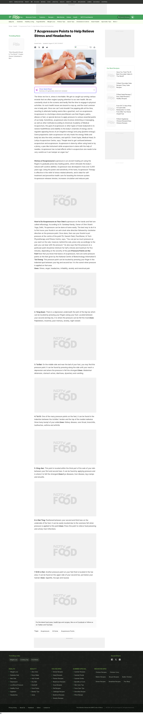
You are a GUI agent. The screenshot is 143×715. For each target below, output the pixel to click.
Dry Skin (34, 682)
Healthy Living (29, 21)
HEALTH (62, 2)
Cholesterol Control (82, 21)
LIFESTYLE (55, 2)
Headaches (14, 695)
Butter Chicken (127, 677)
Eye (65, 474)
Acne (33, 695)
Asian (80, 126)
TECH (74, 2)
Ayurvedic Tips (106, 21)
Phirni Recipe (78, 695)
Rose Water (35, 675)
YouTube (49, 625)
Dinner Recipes (58, 672)
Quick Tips (70, 21)
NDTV (10, 2)
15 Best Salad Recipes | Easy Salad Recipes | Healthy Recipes (123, 96)
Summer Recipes (79, 672)
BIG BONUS (96, 2)
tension (55, 178)
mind (50, 138)
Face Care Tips (79, 688)
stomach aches (49, 373)
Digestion (13, 691)
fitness (47, 129)
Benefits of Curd (79, 682)
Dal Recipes (57, 688)
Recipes (51, 17)
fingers (82, 114)
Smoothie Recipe (79, 691)
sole (49, 242)
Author (39, 707)
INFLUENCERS (81, 2)
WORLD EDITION (18, 2)
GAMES (89, 2)
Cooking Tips (24, 659)
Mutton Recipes (101, 677)
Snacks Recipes (58, 698)
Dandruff (34, 685)
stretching (79, 120)
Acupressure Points (67, 631)
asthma (47, 425)
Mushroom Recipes (59, 682)
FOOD (48, 2)
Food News (35, 659)
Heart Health (95, 21)
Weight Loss (51, 21)
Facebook (81, 622)
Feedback (31, 707)
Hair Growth (35, 678)
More (115, 21)
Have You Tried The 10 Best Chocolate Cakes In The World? (124, 74)
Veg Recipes (56, 669)
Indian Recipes (100, 669)
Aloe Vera (35, 672)
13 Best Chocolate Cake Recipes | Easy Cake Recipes (124, 85)
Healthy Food (14, 688)
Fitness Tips (61, 21)
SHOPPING (104, 2)
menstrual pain (84, 268)
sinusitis (41, 477)
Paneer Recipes (58, 678)
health (42, 129)
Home (10, 26)
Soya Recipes (57, 685)
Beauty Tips (35, 691)
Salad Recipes (57, 675)
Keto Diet (13, 678)
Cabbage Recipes (59, 691)
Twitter (40, 625)
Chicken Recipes (101, 672)
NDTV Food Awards (87, 17)
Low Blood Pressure (16, 685)
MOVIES (43, 2)
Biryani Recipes (114, 677)
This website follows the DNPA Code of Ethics (89, 707)
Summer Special (79, 669)
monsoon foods (31, 17)
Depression (14, 682)
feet (44, 117)
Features (42, 17)
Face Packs (35, 688)
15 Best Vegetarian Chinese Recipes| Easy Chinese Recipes (123, 121)
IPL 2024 (36, 2)
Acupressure (45, 631)
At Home (55, 631)
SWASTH (68, 2)
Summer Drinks (79, 678)
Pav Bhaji (127, 681)
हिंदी (31, 2)
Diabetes (20, 21)
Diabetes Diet (14, 675)
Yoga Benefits (40, 21)
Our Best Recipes (113, 68)
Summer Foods (79, 675)
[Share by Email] (90, 47)
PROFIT (27, 2)
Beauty (33, 669)
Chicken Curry (114, 672)
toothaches (38, 425)
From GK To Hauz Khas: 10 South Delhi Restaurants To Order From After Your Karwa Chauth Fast (124, 110)
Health (75, 17)
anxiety (71, 268)
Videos (69, 17)
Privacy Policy (13, 707)
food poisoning (90, 526)
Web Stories (60, 17)
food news (49, 622)
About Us (22, 707)
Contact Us (47, 707)
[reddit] (47, 47)
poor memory (57, 321)
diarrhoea (60, 373)
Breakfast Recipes (115, 681)
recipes (67, 622)
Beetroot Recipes (58, 695)
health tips (57, 622)
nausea (66, 578)
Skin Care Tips (79, 685)
